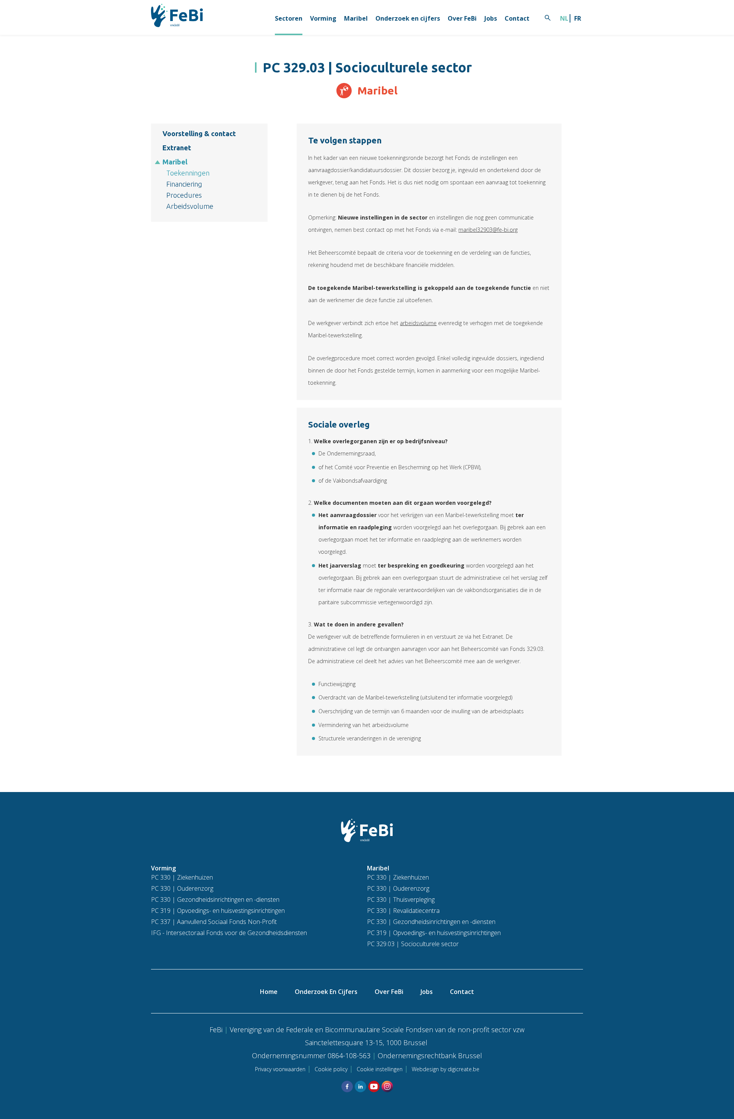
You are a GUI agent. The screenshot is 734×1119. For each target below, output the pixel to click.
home (269, 991)
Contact (517, 18)
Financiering (184, 184)
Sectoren (288, 18)
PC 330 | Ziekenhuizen (182, 877)
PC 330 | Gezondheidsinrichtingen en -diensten (215, 899)
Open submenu (158, 162)
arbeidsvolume (418, 323)
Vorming (323, 18)
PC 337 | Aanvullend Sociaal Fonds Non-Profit (214, 921)
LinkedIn (360, 1086)
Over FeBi (462, 18)
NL (564, 18)
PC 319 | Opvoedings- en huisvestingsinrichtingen (218, 910)
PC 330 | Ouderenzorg (182, 888)
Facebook (347, 1086)
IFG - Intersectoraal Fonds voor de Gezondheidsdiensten (229, 933)
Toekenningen (187, 173)
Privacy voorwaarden (280, 1069)
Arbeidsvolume (189, 206)
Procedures (184, 195)
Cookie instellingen (380, 1069)
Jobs (490, 18)
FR (577, 18)
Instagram (387, 1086)
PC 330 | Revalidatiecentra (403, 910)
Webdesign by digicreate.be (445, 1069)
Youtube (374, 1086)
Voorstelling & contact (199, 133)
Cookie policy (331, 1069)
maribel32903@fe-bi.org (488, 229)
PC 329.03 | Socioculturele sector (413, 944)
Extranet (176, 147)
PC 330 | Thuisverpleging (401, 899)
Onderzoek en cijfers (407, 18)
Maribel (356, 18)
